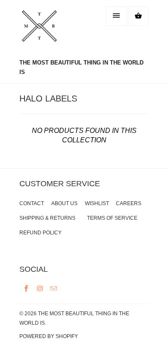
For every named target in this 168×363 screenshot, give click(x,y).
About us (64, 203)
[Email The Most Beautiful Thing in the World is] (54, 288)
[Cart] (138, 16)
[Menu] (116, 16)
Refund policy (40, 233)
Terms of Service (112, 218)
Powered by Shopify (48, 336)
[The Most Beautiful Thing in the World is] (53, 30)
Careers (128, 203)
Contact (31, 203)
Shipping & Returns (47, 218)
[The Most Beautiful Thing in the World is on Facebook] (26, 288)
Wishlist (97, 203)
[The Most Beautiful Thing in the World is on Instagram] (40, 288)
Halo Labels (48, 98)
